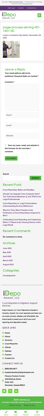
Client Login (11, 8)
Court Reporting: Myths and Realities (18, 190)
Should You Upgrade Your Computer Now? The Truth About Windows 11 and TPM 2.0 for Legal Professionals (22, 196)
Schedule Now (31, 8)
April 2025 (7, 256)
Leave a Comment (10, 35)
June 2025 (7, 248)
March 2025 (8, 260)
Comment (9, 82)
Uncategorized (9, 276)
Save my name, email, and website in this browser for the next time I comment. (22, 148)
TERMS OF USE (29, 405)
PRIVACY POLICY (15, 405)
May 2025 (7, 252)
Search (6, 174)
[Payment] (26, 412)
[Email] (15, 412)
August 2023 (8, 265)
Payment (21, 8)
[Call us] (6, 412)
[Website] (22, 136)
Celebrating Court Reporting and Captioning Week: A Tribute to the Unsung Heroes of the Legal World (22, 222)
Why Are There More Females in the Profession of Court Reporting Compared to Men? (21, 213)
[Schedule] (37, 412)
